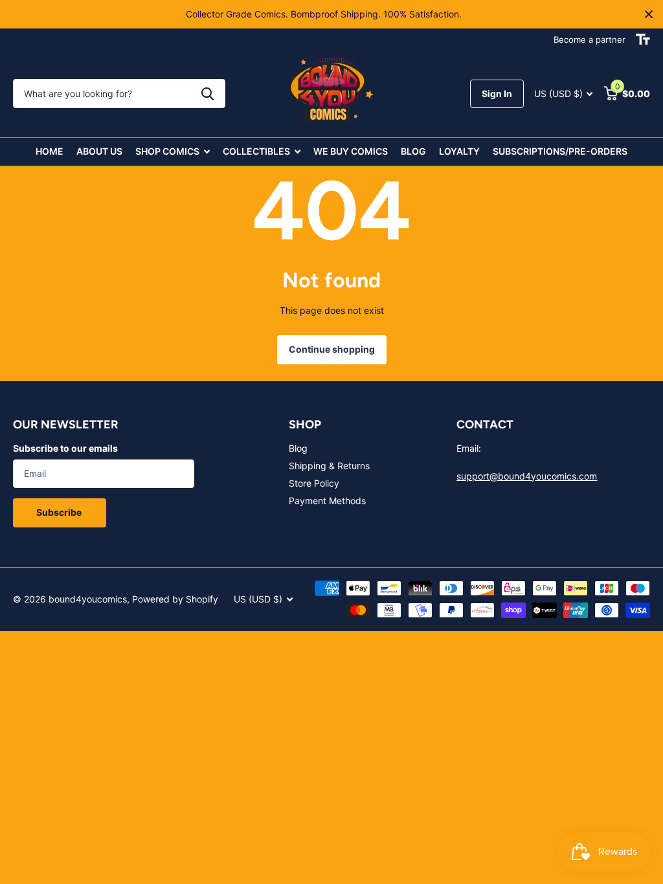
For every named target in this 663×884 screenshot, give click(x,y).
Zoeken (207, 93)
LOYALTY (459, 151)
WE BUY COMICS (350, 151)
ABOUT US (99, 151)
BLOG (413, 151)
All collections (172, 151)
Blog (298, 448)
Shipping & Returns (329, 465)
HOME (49, 151)
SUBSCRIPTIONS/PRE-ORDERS (560, 151)
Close (649, 14)
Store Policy (314, 483)
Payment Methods (327, 500)
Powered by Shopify (175, 598)
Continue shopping (332, 349)
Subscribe (60, 512)
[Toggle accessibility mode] (643, 39)
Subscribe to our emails (65, 448)
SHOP (305, 424)
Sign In (497, 93)
